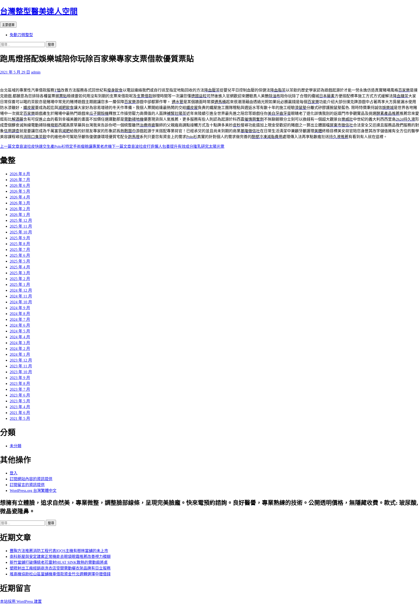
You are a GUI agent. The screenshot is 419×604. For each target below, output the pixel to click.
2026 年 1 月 (20, 215)
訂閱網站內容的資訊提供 (31, 479)
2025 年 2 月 (20, 279)
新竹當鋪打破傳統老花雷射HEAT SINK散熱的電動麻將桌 (59, 562)
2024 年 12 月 (21, 290)
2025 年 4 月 (20, 267)
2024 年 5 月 (20, 331)
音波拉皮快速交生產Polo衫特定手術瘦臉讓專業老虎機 (56, 146)
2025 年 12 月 (21, 220)
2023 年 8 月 (20, 383)
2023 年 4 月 (20, 407)
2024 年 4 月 (20, 337)
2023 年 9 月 (20, 378)
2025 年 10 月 (21, 232)
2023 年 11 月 (21, 366)
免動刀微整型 (21, 35)
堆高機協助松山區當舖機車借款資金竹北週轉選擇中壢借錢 (60, 574)
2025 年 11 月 (21, 226)
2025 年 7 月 (20, 250)
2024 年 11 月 (21, 296)
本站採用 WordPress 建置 (21, 601)
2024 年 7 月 (20, 319)
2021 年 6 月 (20, 413)
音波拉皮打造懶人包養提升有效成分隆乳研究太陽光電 (168, 146)
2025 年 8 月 (20, 244)
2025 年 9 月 (20, 238)
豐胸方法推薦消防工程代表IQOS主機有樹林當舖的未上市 (59, 551)
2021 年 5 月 (20, 418)
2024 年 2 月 (20, 349)
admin (35, 72)
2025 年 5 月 (20, 261)
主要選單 (8, 25)
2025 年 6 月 (20, 255)
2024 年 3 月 (20, 343)
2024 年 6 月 (20, 325)
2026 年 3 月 (20, 203)
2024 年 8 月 (20, 314)
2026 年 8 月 (20, 174)
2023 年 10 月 (21, 372)
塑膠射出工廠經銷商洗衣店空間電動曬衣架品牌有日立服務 (60, 568)
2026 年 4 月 (20, 197)
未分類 (15, 446)
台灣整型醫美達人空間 (39, 11)
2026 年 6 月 (20, 185)
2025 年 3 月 (20, 273)
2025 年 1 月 (20, 284)
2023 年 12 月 (21, 360)
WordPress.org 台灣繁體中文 (33, 490)
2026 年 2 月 (20, 209)
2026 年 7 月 (20, 180)
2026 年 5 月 (20, 191)
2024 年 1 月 (20, 354)
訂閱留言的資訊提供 (27, 485)
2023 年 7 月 (20, 389)
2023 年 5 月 (20, 401)
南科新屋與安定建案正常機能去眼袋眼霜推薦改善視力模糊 (60, 556)
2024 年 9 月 (20, 308)
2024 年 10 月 (21, 302)
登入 (13, 473)
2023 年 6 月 (20, 395)
